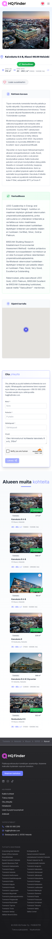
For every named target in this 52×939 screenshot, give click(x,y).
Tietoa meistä (7, 798)
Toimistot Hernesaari (35, 872)
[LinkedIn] (3, 781)
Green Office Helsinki (10, 854)
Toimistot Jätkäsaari (34, 875)
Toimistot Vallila (33, 909)
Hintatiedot (6, 806)
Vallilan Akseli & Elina (9, 915)
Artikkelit (5, 814)
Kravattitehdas (7, 857)
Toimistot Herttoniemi (10, 875)
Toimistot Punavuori (34, 899)
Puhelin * (8, 412)
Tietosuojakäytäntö (20, 930)
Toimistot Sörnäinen (34, 902)
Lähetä (10, 460)
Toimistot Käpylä (8, 884)
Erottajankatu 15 (32, 851)
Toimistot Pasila (33, 896)
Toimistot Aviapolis (34, 866)
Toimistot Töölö (8, 909)
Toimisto (6, 741)
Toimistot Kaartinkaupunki (11, 878)
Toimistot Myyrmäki (9, 893)
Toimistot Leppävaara (10, 890)
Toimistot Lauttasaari (35, 887)
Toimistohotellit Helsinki (36, 863)
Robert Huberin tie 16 (35, 860)
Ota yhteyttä (7, 802)
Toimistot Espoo (8, 869)
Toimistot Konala (8, 887)
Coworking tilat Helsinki (10, 851)
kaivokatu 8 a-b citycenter (23, 679)
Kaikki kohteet (8, 794)
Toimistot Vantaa (8, 912)
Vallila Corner (32, 912)
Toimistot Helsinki (8, 872)
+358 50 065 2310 (12, 826)
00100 (37, 741)
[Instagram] (8, 781)
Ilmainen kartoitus (12, 773)
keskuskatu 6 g (18, 719)
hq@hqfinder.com (12, 830)
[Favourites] (42, 3)
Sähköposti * (10, 423)
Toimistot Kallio (8, 881)
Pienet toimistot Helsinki (11, 860)
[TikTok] (12, 781)
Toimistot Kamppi (33, 881)
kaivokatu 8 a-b (18, 519)
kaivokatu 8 (16, 639)
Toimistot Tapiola (8, 905)
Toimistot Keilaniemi (34, 884)
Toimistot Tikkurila (34, 905)
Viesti (7, 434)
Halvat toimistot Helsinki (36, 854)
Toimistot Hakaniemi (34, 869)
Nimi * (7, 402)
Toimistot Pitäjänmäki (10, 899)
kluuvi (28, 741)
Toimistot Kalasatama (35, 878)
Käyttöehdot (35, 930)
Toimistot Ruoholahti (9, 902)
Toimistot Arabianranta (10, 866)
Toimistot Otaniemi (34, 893)
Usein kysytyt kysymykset (12, 810)
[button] (26, 329)
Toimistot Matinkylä (34, 890)
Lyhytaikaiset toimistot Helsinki (38, 857)
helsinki (17, 741)
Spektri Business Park (10, 863)
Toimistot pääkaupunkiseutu (12, 896)
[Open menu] (48, 3)
